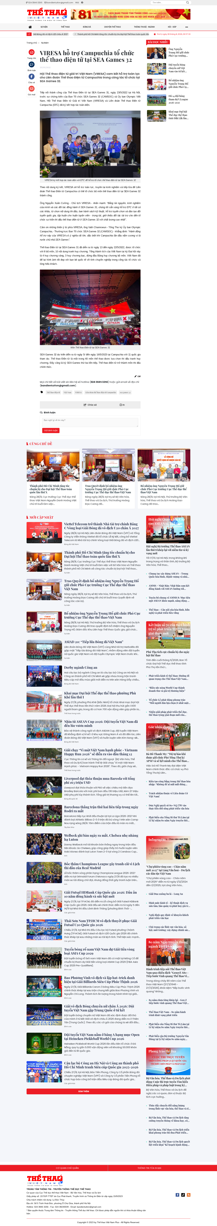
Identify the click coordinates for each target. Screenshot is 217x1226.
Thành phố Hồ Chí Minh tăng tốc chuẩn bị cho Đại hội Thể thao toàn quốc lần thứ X (76, 34)
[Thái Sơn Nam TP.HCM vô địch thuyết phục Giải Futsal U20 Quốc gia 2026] (44, 929)
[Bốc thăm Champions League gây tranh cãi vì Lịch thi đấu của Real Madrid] (44, 872)
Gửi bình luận (51, 430)
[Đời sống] (130, 14)
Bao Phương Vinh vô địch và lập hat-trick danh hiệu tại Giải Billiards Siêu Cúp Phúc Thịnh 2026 (101, 979)
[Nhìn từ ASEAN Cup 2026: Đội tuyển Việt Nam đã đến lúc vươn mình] (44, 730)
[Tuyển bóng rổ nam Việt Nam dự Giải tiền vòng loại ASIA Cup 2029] (44, 958)
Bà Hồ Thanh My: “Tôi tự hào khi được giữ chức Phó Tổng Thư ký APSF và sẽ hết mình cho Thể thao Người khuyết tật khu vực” (166, 759)
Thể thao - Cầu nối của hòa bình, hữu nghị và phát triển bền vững (169, 611)
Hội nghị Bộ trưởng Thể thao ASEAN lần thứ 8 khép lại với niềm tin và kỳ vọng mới (168, 550)
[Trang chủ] (30, 27)
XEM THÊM (83, 1091)
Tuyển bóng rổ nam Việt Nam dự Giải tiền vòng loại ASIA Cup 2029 (99, 951)
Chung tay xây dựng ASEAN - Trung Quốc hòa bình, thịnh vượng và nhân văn (169, 575)
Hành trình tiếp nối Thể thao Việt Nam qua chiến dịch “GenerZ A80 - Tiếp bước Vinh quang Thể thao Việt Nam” (167, 974)
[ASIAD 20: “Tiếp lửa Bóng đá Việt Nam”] (44, 650)
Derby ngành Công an (80, 667)
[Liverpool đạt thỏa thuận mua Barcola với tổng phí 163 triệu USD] (44, 787)
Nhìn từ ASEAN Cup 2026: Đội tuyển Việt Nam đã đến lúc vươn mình (101, 723)
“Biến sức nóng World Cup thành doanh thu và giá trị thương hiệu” (167, 689)
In (123, 404)
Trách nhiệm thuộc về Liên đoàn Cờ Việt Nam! (168, 795)
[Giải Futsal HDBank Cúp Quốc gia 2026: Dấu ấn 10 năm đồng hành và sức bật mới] (44, 901)
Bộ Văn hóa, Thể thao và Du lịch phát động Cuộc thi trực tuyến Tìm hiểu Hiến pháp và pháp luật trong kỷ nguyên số (168, 1083)
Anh (65, 856)
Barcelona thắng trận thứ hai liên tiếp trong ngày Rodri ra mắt (101, 809)
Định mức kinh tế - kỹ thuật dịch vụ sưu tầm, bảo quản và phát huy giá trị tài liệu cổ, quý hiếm (169, 904)
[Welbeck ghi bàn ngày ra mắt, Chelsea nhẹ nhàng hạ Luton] (44, 844)
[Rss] (188, 1195)
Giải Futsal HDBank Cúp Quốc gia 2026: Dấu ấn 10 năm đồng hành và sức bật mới (100, 894)
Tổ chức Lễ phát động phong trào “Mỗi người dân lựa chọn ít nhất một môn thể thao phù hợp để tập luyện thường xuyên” (169, 701)
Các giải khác (69, 913)
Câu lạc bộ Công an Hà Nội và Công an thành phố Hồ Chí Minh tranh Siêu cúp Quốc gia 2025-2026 (101, 1065)
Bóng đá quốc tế (71, 799)
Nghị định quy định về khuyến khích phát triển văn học (169, 917)
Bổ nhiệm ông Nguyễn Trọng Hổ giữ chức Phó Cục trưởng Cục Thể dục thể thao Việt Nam (164, 489)
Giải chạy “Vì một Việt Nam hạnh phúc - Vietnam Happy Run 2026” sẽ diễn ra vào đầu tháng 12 (100, 752)
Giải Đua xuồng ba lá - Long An (166, 893)
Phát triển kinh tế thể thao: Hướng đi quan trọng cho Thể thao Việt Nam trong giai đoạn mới (169, 677)
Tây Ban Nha (69, 827)
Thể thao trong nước (72, 713)
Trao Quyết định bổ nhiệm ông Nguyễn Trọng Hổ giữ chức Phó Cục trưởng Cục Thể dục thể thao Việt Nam (108, 489)
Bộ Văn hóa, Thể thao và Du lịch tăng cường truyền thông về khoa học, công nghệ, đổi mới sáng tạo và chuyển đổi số (169, 1119)
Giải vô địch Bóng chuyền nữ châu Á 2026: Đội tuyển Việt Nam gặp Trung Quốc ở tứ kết (99, 1008)
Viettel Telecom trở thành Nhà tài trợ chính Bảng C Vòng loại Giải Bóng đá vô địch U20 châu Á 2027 (101, 526)
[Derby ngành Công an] (44, 676)
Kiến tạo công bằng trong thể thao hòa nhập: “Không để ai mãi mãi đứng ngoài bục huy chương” (169, 783)
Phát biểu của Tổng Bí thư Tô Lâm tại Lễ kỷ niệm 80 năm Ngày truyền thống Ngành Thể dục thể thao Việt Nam (169, 819)
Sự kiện (32, 479)
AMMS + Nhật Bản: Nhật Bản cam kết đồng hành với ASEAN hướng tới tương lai (169, 587)
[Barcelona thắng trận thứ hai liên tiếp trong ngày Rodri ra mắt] (44, 815)
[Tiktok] (183, 1195)
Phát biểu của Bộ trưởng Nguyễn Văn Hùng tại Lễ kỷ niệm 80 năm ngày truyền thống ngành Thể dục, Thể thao (169, 1038)
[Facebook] (177, 1195)
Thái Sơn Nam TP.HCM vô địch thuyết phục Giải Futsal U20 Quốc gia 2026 (100, 923)
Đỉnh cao (67, 970)
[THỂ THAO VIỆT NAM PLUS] (47, 14)
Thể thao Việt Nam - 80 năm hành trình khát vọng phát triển (167, 1014)
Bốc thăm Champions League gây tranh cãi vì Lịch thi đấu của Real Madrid (102, 866)
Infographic (157, 839)
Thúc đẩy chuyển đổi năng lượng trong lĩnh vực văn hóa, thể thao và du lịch (169, 1107)
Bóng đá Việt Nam (71, 544)
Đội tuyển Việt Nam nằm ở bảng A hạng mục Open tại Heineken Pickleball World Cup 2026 (102, 1036)
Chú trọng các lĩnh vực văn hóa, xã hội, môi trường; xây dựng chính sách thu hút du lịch (169, 928)
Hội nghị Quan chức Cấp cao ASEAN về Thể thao (167, 521)
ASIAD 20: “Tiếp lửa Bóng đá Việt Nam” (93, 642)
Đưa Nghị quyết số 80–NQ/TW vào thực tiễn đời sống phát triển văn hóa (169, 807)
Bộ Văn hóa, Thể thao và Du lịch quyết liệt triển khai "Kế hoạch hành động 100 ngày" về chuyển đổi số (169, 1143)
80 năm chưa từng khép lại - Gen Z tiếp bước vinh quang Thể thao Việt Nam (168, 1002)
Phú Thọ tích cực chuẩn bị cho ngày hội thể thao (167, 653)
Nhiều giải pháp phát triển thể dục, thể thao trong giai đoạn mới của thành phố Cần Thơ (168, 713)
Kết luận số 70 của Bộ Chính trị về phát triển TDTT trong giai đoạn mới (169, 629)
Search (187, 3)
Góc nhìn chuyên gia (164, 727)
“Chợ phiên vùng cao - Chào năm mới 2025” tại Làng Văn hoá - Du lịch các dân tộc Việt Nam (168, 870)
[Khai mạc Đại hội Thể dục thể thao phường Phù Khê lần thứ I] (44, 701)
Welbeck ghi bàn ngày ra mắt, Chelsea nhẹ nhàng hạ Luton (101, 837)
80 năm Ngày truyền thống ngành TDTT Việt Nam (168, 944)
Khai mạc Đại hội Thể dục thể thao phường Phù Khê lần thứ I (100, 695)
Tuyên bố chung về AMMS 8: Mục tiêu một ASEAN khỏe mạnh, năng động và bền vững (169, 599)
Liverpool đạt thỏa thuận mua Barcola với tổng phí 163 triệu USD (99, 780)
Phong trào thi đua (162, 1051)
